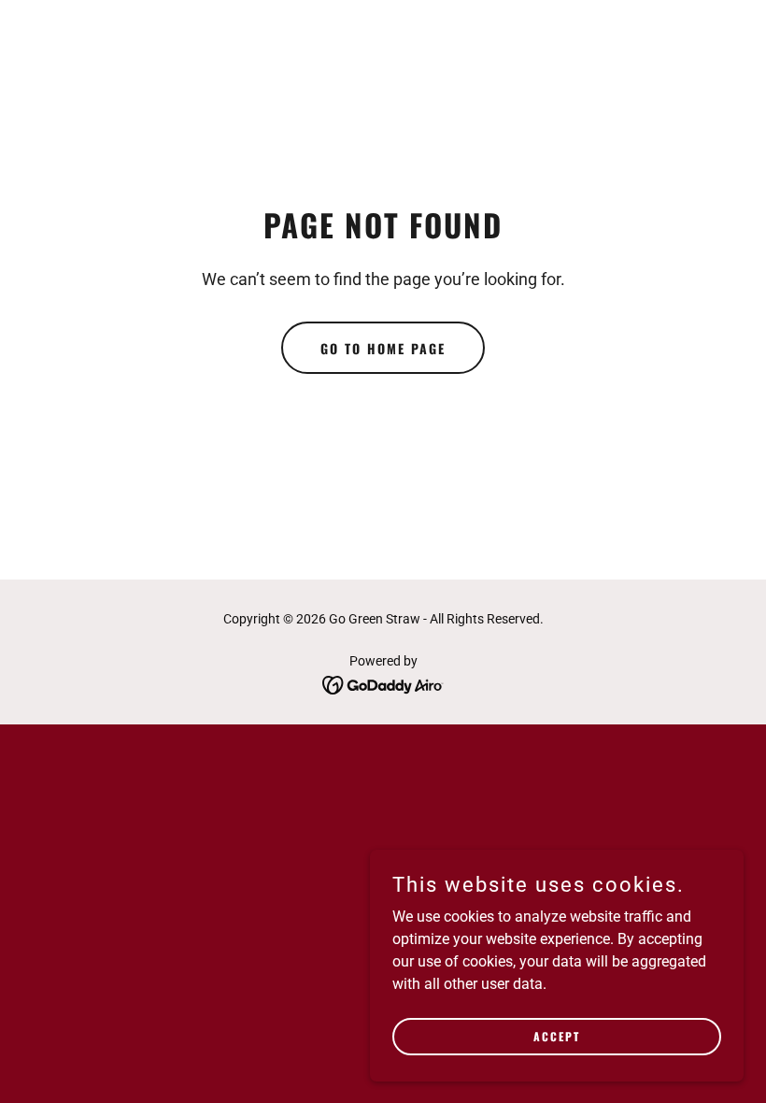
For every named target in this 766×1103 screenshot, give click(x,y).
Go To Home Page (383, 348)
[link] (383, 684)
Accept (556, 1036)
